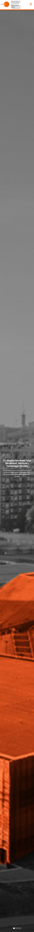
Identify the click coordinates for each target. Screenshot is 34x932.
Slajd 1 (14, 928)
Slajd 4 (20, 928)
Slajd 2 (16, 928)
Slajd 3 (18, 928)
